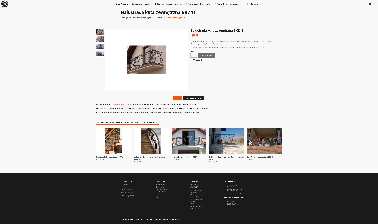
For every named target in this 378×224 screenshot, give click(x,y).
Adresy (158, 194)
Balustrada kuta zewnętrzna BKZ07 (260, 157)
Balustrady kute (122, 104)
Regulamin (124, 184)
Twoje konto (160, 181)
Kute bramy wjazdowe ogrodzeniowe (197, 191)
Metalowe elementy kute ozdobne (196, 195)
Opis (177, 98)
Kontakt (123, 187)
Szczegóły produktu (193, 98)
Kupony (158, 197)
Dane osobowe (160, 184)
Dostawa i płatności (127, 189)
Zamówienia (160, 187)
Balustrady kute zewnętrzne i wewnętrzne (195, 185)
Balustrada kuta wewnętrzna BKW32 (109, 157)
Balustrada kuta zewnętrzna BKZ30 (185, 157)
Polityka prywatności (127, 192)
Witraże (192, 204)
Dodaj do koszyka (206, 55)
